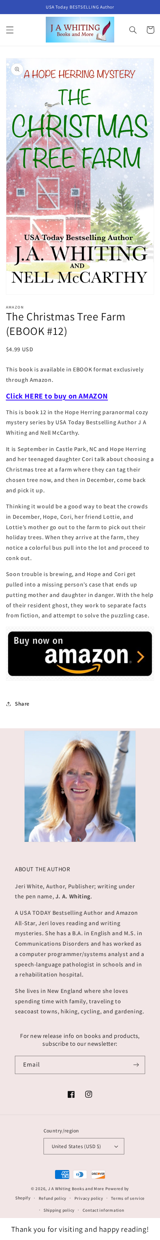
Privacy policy (88, 1198)
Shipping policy (59, 1210)
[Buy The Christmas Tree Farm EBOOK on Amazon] (80, 680)
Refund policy (53, 1198)
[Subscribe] (136, 1065)
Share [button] (22, 703)
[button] (9, 29)
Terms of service (128, 1198)
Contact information (103, 1210)
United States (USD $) (76, 1146)
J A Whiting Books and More (76, 1188)
